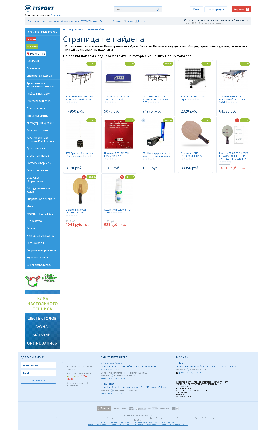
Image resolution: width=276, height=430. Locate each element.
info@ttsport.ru (240, 20)
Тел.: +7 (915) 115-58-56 (192, 372)
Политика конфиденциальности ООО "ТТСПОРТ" (118, 422)
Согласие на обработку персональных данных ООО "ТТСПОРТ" (113, 424)
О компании (34, 21)
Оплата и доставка (70, 21)
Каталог (142, 21)
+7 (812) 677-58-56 (199, 20)
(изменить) (56, 15)
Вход (196, 9)
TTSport (40, 7)
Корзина (241, 9)
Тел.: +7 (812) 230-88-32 (114, 393)
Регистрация (216, 9)
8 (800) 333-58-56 (220, 20)
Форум (129, 21)
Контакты (117, 21)
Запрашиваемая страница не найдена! (87, 29)
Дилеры (103, 21)
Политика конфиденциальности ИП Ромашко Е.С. (157, 422)
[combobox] (138, 9)
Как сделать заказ (50, 21)
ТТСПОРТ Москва (89, 21)
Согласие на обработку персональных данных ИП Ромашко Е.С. (163, 424)
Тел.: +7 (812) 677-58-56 (114, 378)
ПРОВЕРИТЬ (38, 380)
